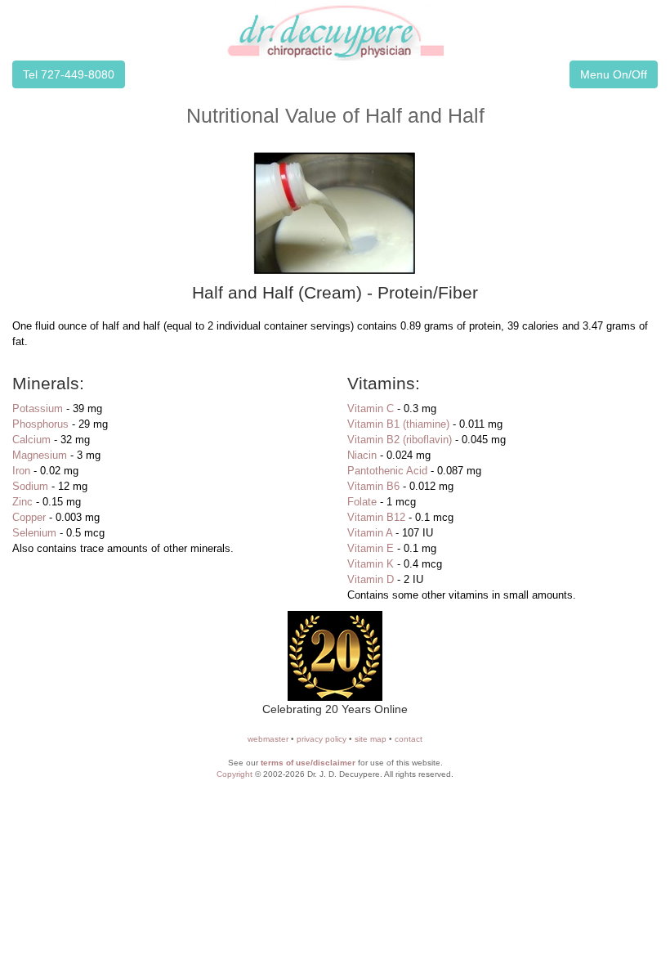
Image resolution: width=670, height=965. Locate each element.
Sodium (30, 486)
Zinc (22, 502)
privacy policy (321, 738)
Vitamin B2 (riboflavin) (399, 439)
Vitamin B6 (373, 486)
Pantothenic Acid (387, 471)
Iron (21, 471)
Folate (362, 502)
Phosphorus (40, 424)
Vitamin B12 (376, 517)
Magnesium (39, 455)
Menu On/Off (613, 74)
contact (408, 738)
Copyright (234, 774)
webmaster (268, 738)
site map (370, 738)
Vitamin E (370, 548)
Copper (29, 517)
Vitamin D (370, 579)
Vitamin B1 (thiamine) (398, 424)
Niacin (362, 455)
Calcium (31, 439)
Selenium (34, 533)
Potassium (37, 408)
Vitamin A (369, 533)
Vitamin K (370, 564)
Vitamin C (370, 408)
